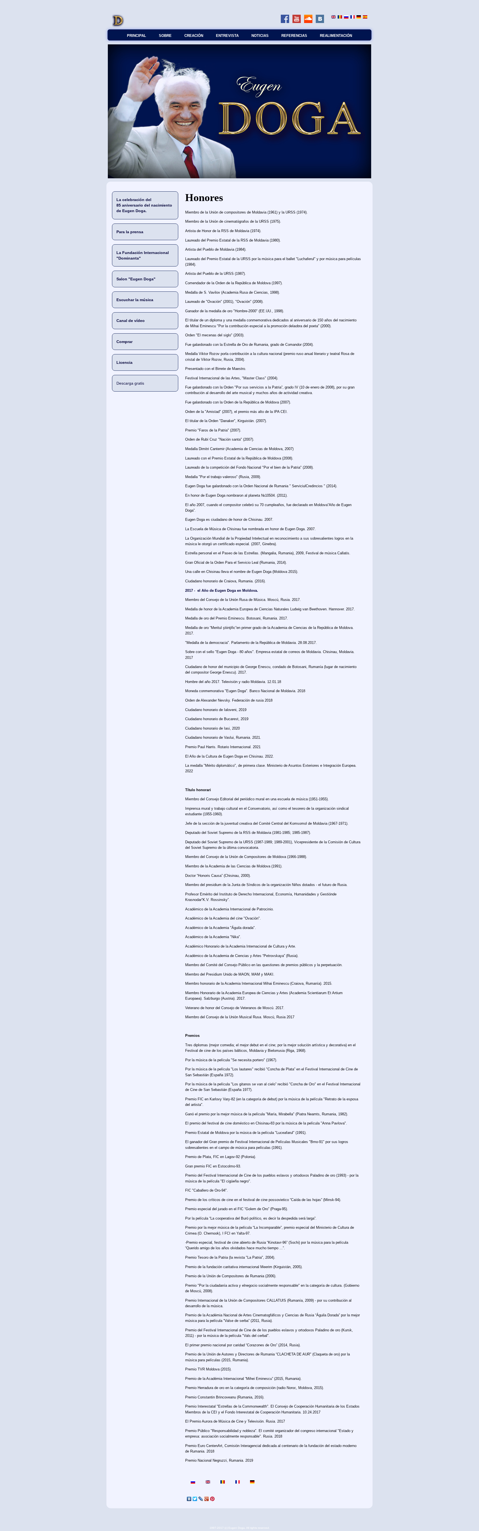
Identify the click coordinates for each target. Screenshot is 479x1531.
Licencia (124, 362)
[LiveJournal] (201, 1498)
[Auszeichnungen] (358, 17)
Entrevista (227, 36)
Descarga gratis (130, 383)
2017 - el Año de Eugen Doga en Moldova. (221, 590)
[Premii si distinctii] (340, 17)
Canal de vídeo (130, 320)
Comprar (124, 341)
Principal (136, 36)
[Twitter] (195, 1498)
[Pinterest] (212, 1498)
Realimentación (336, 36)
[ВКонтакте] (189, 1498)
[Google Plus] (207, 1498)
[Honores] (365, 17)
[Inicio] (118, 26)
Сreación (193, 36)
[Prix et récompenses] (352, 17)
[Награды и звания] (346, 17)
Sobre (165, 36)
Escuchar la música (134, 300)
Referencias (294, 36)
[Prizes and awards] (333, 17)
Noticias (260, 36)
